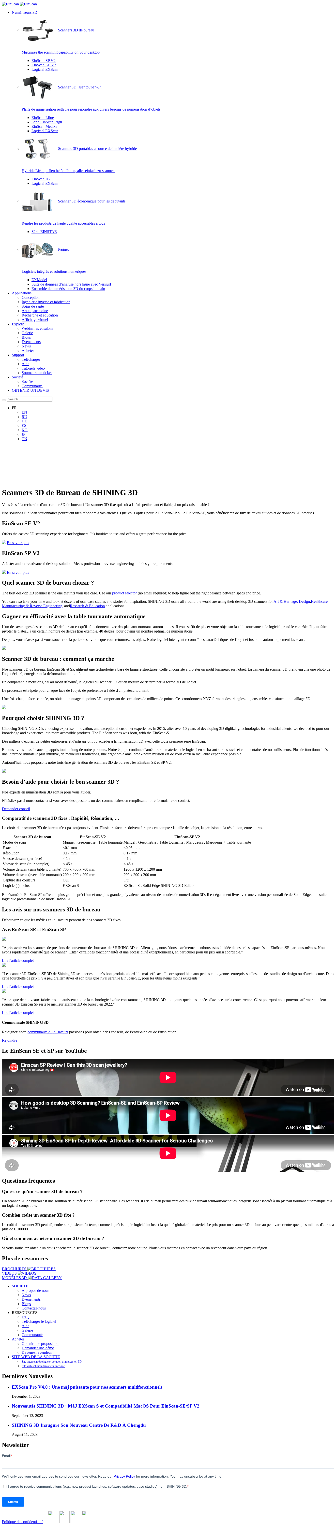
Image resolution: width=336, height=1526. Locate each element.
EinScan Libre (42, 117)
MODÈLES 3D (15, 1278)
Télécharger (31, 359)
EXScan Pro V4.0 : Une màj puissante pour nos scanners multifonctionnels (87, 1387)
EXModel (39, 280)
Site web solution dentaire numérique (43, 1366)
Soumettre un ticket (37, 373)
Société (17, 377)
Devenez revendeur (37, 1352)
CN (24, 439)
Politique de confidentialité (22, 1522)
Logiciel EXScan (44, 69)
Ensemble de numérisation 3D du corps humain (68, 289)
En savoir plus (18, 543)
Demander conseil (16, 809)
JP (23, 434)
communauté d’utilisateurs (48, 1032)
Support (18, 355)
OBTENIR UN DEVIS (30, 390)
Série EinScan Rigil (46, 122)
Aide (25, 364)
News (26, 346)
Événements (31, 342)
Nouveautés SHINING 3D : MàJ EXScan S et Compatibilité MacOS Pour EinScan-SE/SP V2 (105, 1406)
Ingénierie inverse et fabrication (46, 302)
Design (304, 601)
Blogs (26, 337)
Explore (18, 324)
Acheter (28, 350)
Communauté (32, 386)
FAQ (26, 1317)
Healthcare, (320, 601)
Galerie (27, 333)
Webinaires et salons (37, 328)
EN (24, 412)
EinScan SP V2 (43, 60)
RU (24, 417)
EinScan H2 (40, 179)
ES (24, 425)
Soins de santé (33, 306)
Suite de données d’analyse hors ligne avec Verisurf (71, 284)
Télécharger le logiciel (39, 1321)
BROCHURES (14, 1269)
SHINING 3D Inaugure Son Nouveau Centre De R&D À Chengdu (79, 1425)
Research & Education (87, 606)
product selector (124, 593)
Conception (31, 297)
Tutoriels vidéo (33, 368)
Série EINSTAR (44, 232)
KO (25, 430)
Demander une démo (38, 1348)
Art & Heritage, (286, 601)
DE (24, 421)
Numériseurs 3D (24, 12)
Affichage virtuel (35, 319)
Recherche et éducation (40, 315)
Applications (21, 293)
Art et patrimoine (35, 311)
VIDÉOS (10, 1273)
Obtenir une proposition (40, 1343)
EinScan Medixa (44, 126)
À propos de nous (35, 1290)
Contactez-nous (34, 1308)
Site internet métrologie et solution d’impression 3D (52, 1361)
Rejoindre (9, 1040)
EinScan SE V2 (43, 65)
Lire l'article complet (18, 960)
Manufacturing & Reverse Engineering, (32, 606)
